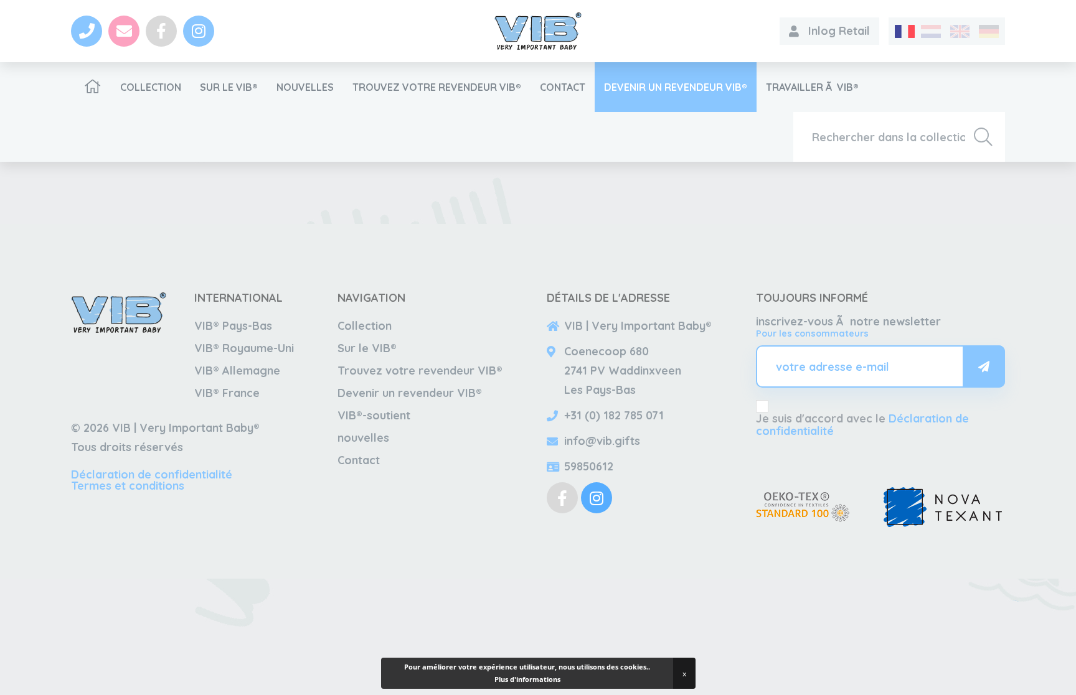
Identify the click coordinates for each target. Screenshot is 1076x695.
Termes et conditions (127, 485)
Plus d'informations (527, 679)
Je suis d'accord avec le (862, 425)
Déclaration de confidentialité (151, 474)
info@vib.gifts (602, 441)
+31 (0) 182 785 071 (614, 415)
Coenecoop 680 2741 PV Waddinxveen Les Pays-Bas (622, 370)
